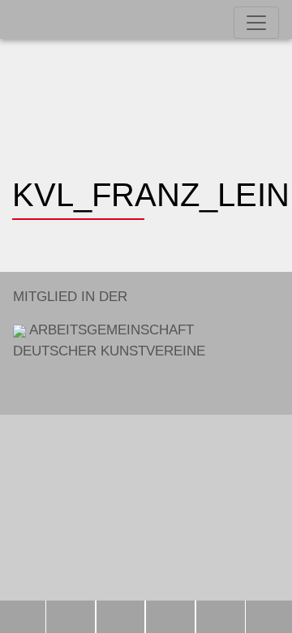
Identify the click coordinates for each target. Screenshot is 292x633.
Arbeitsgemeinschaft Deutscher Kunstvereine (109, 324)
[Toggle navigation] (256, 22)
